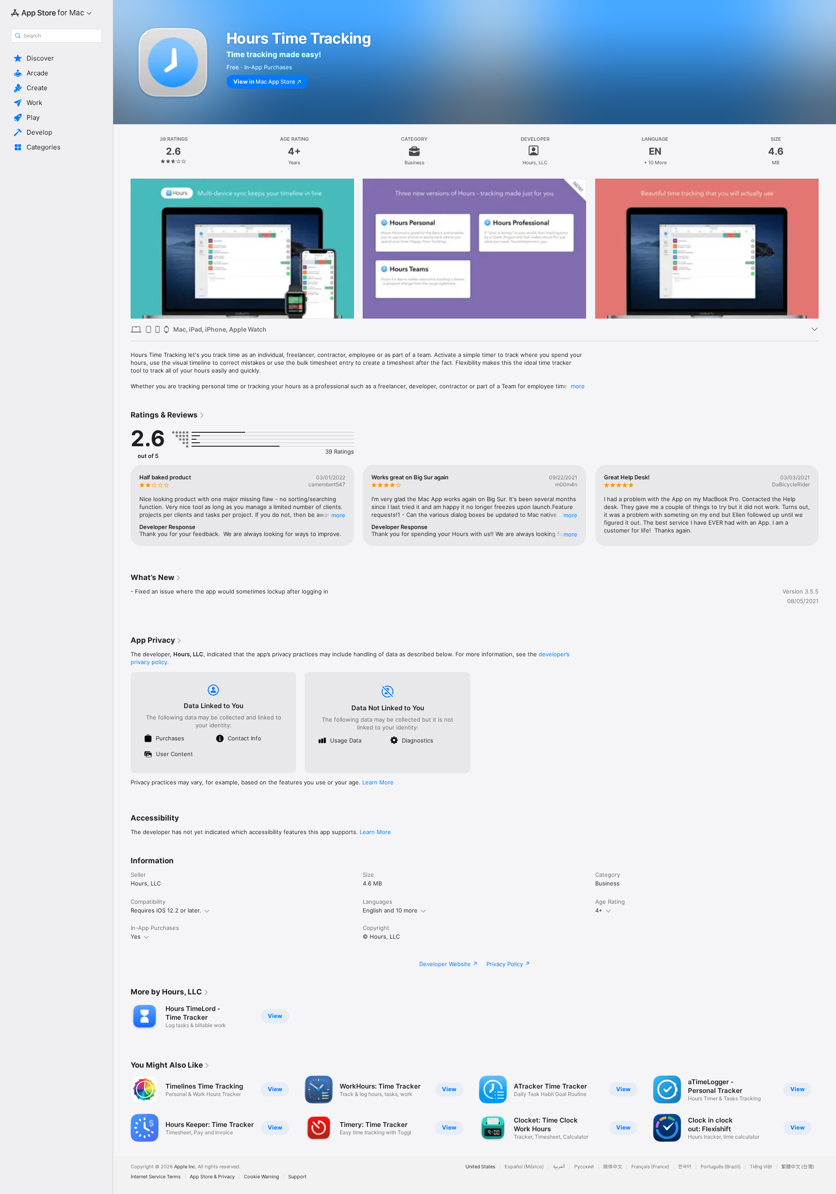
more (578, 386)
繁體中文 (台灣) (797, 1166)
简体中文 (612, 1166)
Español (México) (524, 1166)
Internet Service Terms (156, 1176)
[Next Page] (827, 248)
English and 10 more (390, 910)
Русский (584, 1166)
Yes (136, 936)
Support (297, 1176)
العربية (559, 1166)
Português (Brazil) (721, 1166)
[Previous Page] (122, 248)
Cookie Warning (261, 1176)
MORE (338, 515)
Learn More (378, 782)
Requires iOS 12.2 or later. (166, 910)
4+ (599, 910)
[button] (56, 58)
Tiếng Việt (761, 1166)
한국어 (684, 1166)
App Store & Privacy (212, 1176)
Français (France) (650, 1166)
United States (480, 1166)
